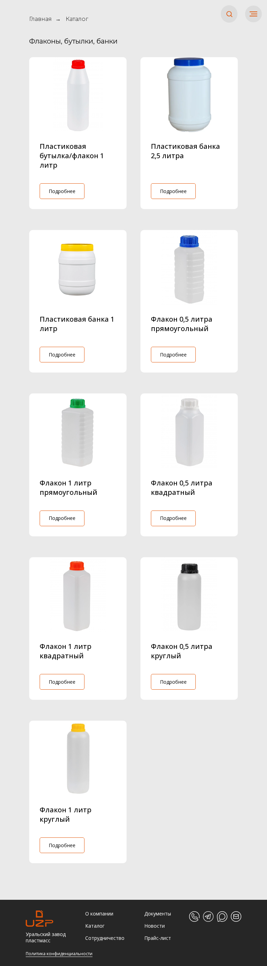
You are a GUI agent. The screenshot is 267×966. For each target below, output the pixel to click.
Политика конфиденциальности (59, 954)
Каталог (77, 19)
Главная (40, 19)
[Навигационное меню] (253, 14)
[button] (229, 13)
